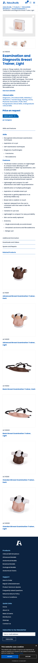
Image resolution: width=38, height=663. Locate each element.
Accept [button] (9, 656)
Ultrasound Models (9, 557)
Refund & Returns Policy (11, 594)
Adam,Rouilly (7, 7)
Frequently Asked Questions (13, 590)
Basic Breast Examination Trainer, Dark (19, 389)
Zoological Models (9, 567)
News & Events (8, 614)
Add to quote (8, 116)
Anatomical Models (10, 561)
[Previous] (5, 25)
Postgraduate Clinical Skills (12, 104)
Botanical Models (9, 564)
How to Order (7, 580)
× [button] (36, 646)
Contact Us (7, 624)
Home (5, 607)
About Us (6, 610)
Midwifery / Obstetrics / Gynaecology (17, 99)
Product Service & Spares (12, 587)
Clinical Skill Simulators (11, 554)
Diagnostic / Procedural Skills (13, 98)
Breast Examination (19, 9)
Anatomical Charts (9, 571)
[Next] (32, 25)
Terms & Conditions (10, 597)
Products (17, 7)
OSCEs (30, 100)
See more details (9, 91)
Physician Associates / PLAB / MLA (15, 102)
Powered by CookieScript (19, 661)
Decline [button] (27, 656)
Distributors (7, 617)
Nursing (24, 100)
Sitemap (6, 620)
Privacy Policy (18, 653)
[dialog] (19, 653)
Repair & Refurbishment (11, 584)
